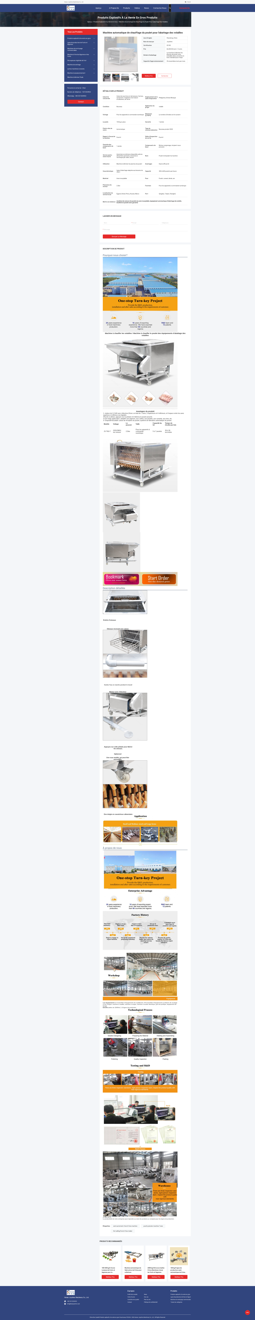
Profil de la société (132, 1294)
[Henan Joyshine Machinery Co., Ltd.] (71, 8)
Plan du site (147, 1299)
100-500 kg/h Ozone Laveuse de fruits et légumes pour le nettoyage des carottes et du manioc (110, 1270)
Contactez (164, 76)
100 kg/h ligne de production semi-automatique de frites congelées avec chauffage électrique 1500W (177, 1270)
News (145, 1294)
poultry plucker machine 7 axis (153, 1226)
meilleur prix (149, 76)
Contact (81, 102)
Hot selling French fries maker (122, 1231)
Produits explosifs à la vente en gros (106, 22)
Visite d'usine (131, 1297)
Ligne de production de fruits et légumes (77, 43)
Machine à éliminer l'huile (75, 77)
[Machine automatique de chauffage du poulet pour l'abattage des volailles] (121, 54)
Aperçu (89, 22)
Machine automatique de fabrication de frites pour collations (133, 1270)
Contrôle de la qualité (133, 1299)
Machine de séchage (74, 64)
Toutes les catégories (176, 1302)
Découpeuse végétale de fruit (76, 60)
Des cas (146, 1297)
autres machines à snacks (75, 69)
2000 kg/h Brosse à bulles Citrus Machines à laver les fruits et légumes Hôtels (156, 1270)
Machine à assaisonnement (76, 73)
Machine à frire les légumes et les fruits (78, 55)
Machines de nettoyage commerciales (75, 49)
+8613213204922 (80, 96)
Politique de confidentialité (150, 1302)
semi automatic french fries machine (125, 1226)
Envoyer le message (119, 237)
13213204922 (86, 92)
